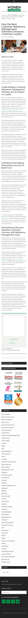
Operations (4, 504)
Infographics (4, 472)
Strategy (3, 543)
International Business (6, 475)
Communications (5, 432)
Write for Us (14, 584)
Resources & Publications (7, 522)
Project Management (6, 512)
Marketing (3, 490)
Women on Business (14, 8)
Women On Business (6, 554)
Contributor (14, 339)
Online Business (5, 501)
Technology (9, 348)
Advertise (10, 584)
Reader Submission (6, 517)
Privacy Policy (23, 613)
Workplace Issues (5, 562)
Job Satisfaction (5, 477)
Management (4, 488)
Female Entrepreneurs (6, 451)
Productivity (4, 509)
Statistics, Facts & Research (8, 541)
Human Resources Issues (7, 469)
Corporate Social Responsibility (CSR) (10, 435)
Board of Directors (5, 414)
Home (2, 584)
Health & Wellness (5, 467)
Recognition (4, 519)
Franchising (4, 459)
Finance (3, 456)
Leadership (4, 483)
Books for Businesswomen (7, 417)
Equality (3, 446)
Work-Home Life (5, 559)
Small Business (5, 530)
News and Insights (5, 496)
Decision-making (5, 440)
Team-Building (4, 546)
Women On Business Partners (13, 350)
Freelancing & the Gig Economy (8, 461)
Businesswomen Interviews (8, 425)
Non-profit (3, 498)
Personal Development (6, 506)
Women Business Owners (7, 551)
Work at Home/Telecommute (8, 556)
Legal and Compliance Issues (8, 485)
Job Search (4, 480)
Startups (3, 538)
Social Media (4, 533)
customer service (5, 218)
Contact (19, 584)
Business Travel (5, 422)
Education (3, 443)
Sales (2, 527)
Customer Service (5, 438)
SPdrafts (3, 535)
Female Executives (5, 454)
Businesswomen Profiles (7, 427)
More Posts (12, 343)
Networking (4, 493)
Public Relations (5, 514)
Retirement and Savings (7, 525)
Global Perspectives (6, 464)
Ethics (2, 448)
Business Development (7, 419)
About (6, 584)
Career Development (6, 430)
